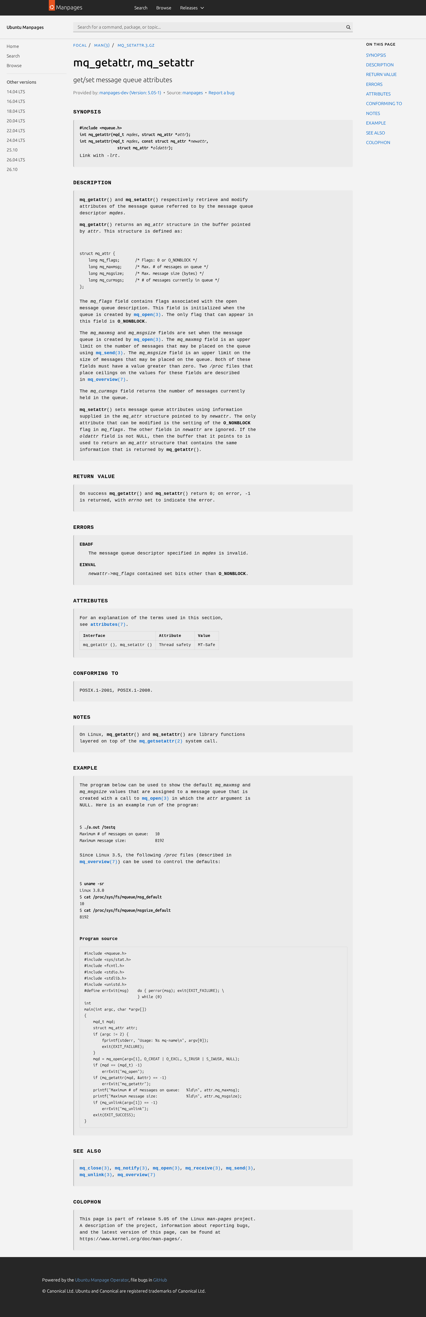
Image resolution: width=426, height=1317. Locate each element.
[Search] (348, 27)
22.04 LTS (16, 130)
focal (80, 44)
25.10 (12, 149)
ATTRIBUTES (378, 93)
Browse (163, 7)
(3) (147, 314)
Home (13, 45)
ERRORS (374, 83)
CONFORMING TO (384, 103)
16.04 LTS (16, 101)
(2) (161, 741)
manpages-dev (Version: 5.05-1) (130, 92)
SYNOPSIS (376, 54)
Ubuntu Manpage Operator (102, 1279)
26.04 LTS (16, 159)
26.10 (12, 169)
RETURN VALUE (381, 74)
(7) (107, 379)
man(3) (102, 44)
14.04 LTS (16, 91)
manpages (192, 92)
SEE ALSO (375, 132)
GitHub (160, 1279)
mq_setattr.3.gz (136, 44)
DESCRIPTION (380, 64)
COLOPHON (378, 142)
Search (140, 7)
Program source (99, 938)
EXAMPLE (376, 122)
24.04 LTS (16, 139)
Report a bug (221, 92)
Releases (189, 7)
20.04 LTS (16, 120)
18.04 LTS (16, 110)
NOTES (373, 113)
